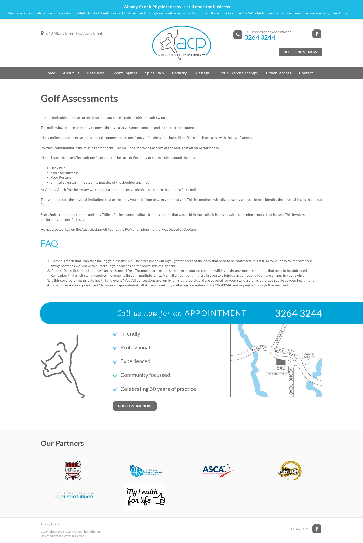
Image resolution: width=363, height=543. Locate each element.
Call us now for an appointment (267, 32)
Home (50, 72)
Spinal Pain (154, 72)
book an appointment (285, 13)
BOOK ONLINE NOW (300, 52)
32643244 (252, 13)
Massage (202, 72)
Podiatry (179, 72)
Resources (96, 72)
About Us (71, 72)
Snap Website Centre (70, 536)
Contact (306, 72)
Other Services (278, 72)
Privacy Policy (50, 524)
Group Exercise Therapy (238, 72)
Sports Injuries (125, 72)
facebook (317, 34)
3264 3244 (259, 37)
